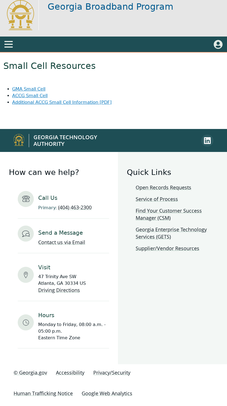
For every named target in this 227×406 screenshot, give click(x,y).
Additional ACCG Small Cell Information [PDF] (62, 102)
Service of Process (157, 199)
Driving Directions (59, 290)
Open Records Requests (163, 187)
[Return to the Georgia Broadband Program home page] (25, 15)
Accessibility (70, 372)
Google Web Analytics (107, 393)
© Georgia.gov (30, 372)
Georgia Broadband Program (110, 6)
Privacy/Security (111, 372)
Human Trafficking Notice (43, 393)
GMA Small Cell (28, 89)
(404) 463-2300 (75, 207)
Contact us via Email (61, 242)
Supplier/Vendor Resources (167, 248)
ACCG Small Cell (30, 95)
